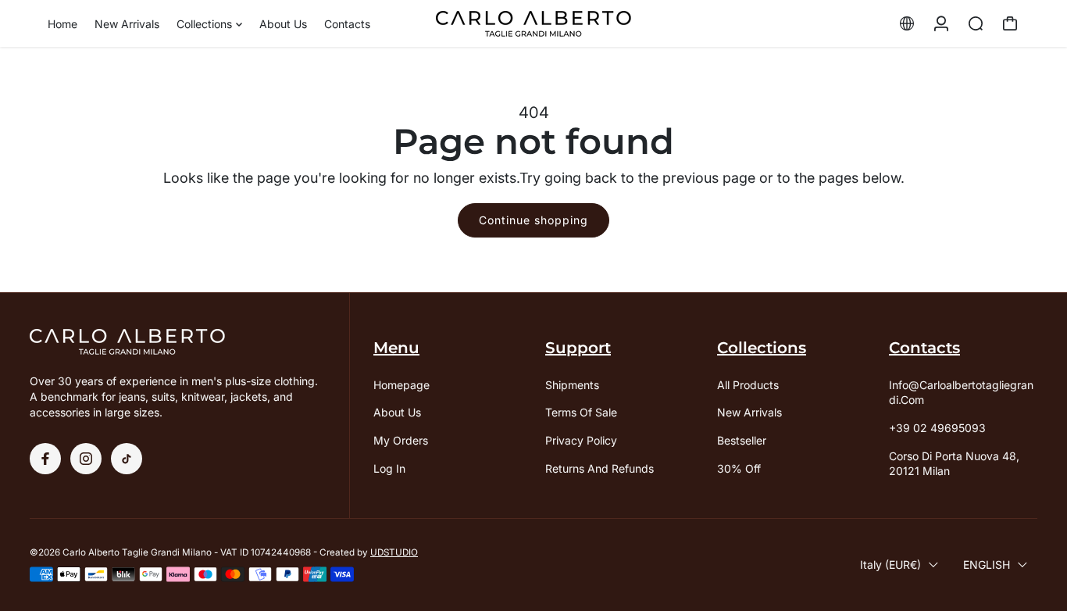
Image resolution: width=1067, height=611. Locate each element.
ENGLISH (986, 564)
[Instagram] (86, 458)
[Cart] (1010, 23)
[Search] (975, 23)
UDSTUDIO (394, 552)
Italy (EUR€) (890, 564)
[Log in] (941, 23)
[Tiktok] (126, 458)
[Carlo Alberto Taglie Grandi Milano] (533, 24)
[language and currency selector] (906, 23)
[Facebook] (45, 458)
